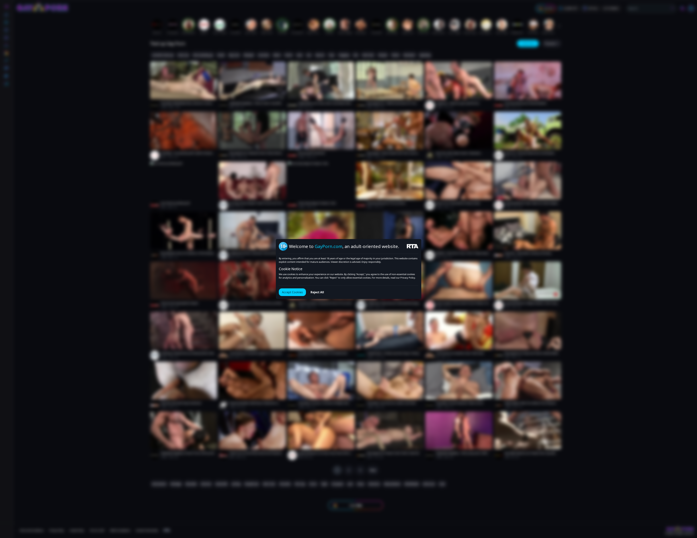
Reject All (317, 292)
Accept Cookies (292, 292)
